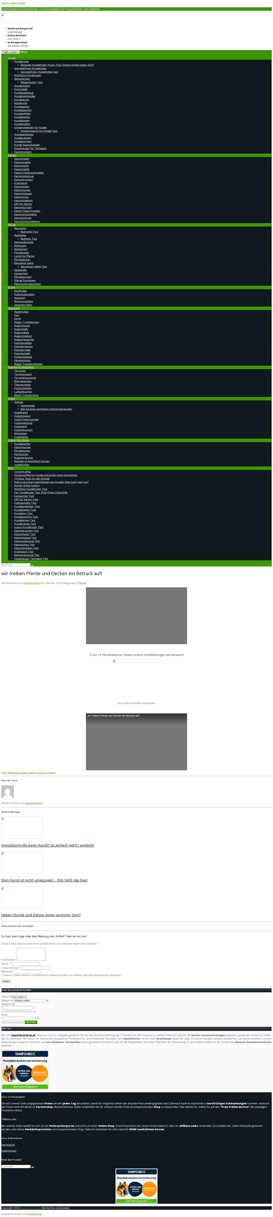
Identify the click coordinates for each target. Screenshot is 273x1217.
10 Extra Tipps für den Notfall (31, 478)
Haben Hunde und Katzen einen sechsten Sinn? (41, 915)
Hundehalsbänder (25, 96)
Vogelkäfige (21, 437)
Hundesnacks (22, 86)
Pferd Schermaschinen (27, 284)
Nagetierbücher (23, 457)
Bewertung (8, 1004)
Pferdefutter (21, 252)
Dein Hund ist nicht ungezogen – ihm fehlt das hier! (44, 880)
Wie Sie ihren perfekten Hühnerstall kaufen (46, 409)
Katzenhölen (21, 186)
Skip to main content (13, 3)
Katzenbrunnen (23, 179)
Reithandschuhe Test (26, 555)
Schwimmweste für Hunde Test (39, 131)
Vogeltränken (22, 416)
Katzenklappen (23, 193)
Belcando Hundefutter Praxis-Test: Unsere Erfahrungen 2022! (57, 65)
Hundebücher (22, 444)
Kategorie (7, 1000)
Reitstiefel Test (29, 232)
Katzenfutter (21, 159)
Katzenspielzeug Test (27, 541)
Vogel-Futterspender (26, 419)
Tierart (5, 996)
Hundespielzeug (23, 92)
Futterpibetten (23, 388)
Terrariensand (22, 374)
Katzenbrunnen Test (26, 530)
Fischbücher (21, 454)
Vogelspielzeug (23, 423)
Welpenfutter (22, 79)
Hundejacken (22, 106)
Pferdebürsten (23, 277)
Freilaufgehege (23, 357)
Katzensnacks (22, 162)
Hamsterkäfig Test (25, 503)
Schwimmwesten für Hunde (30, 127)
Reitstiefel (20, 228)
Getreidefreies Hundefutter (30, 68)
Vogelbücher (21, 464)
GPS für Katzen (23, 204)
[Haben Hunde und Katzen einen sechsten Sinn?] (22, 907)
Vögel (11, 398)
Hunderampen (22, 138)
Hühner (18, 402)
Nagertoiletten (23, 336)
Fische (11, 287)
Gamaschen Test (24, 496)
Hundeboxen (22, 120)
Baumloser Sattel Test (34, 266)
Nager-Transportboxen (28, 364)
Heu (16, 315)
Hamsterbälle (22, 353)
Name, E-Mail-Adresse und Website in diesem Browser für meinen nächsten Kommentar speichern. (62, 975)
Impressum (8, 1145)
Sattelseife (20, 270)
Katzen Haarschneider (27, 211)
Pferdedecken (22, 259)
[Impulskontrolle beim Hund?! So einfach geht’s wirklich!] (22, 837)
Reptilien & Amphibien (21, 367)
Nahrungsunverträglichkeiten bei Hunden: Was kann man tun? (51, 482)
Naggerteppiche (24, 339)
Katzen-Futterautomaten (29, 172)
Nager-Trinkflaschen (26, 322)
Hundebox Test (23, 513)
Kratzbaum (20, 183)
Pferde (12, 225)
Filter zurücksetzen (12, 1022)
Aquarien (19, 298)
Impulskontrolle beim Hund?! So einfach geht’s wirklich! (47, 846)
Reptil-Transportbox (26, 395)
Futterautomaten (24, 294)
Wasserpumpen (23, 301)
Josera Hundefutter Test (28, 527)
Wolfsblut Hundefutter (27, 75)
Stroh (17, 318)
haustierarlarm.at (23, 1035)
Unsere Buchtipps (18, 440)
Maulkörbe (20, 103)
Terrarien (20, 371)
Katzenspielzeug (24, 176)
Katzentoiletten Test (26, 548)
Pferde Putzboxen (25, 280)
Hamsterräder (22, 350)
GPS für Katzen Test (26, 499)
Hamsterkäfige (23, 343)
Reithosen (20, 245)
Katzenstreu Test (24, 544)
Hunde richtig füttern (26, 485)
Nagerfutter (21, 311)
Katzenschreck (22, 218)
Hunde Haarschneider (27, 145)
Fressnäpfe (20, 89)
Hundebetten (22, 117)
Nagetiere (14, 308)
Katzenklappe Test (25, 537)
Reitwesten (20, 249)
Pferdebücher (22, 451)
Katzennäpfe (21, 169)
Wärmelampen (23, 381)
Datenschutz (8, 1151)
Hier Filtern (31, 1022)
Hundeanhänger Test (27, 506)
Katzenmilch (21, 165)
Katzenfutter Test (24, 534)
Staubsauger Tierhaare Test (31, 558)
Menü (23, 52)
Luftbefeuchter (23, 391)
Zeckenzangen (23, 152)
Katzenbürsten (23, 207)
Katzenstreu (21, 197)
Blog (10, 468)
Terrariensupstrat (25, 378)
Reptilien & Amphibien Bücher (32, 461)
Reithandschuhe (23, 242)
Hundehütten (22, 124)
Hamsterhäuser (23, 346)
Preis (4, 1014)
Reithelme (20, 235)
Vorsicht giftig (22, 471)
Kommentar (9, 959)
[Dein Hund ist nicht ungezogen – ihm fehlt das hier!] (22, 872)
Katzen (12, 155)
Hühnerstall (28, 405)
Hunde (12, 58)
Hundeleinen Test (24, 520)
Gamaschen (21, 273)
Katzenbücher (22, 447)
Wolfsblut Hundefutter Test (30, 489)
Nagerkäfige (21, 332)
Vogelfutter (21, 412)
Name (5, 963)
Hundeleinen (21, 99)
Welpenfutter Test (31, 82)
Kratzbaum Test (23, 551)
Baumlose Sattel (23, 263)
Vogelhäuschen (23, 430)
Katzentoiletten (23, 200)
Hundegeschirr (23, 110)
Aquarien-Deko (23, 305)
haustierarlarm (32, 583)
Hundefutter (21, 61)
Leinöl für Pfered (24, 256)
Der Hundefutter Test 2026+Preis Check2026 (40, 492)
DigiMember (34, 1214)
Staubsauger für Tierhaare (30, 148)
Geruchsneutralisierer (27, 221)
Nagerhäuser (22, 325)
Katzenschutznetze (25, 214)
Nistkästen (20, 433)
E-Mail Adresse (11, 968)
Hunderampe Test (25, 524)
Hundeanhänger (24, 134)
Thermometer (22, 384)
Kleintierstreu (22, 360)
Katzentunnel (22, 190)
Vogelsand (20, 426)
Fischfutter (20, 291)
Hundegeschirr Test (26, 517)
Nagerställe (21, 329)
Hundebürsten (23, 141)
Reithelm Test (29, 238)
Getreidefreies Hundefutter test (39, 72)
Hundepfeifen (22, 113)
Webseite (6, 971)
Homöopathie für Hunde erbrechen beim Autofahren (45, 475)
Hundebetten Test (25, 510)
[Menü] (19, 22)
